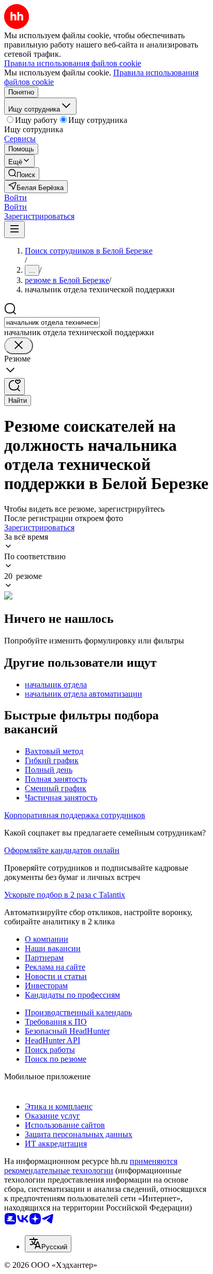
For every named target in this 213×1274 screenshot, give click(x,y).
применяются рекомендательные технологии (90, 1166)
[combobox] (52, 322)
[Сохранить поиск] (14, 386)
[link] (21, 173)
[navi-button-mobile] (14, 229)
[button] (15, 197)
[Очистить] (18, 345)
